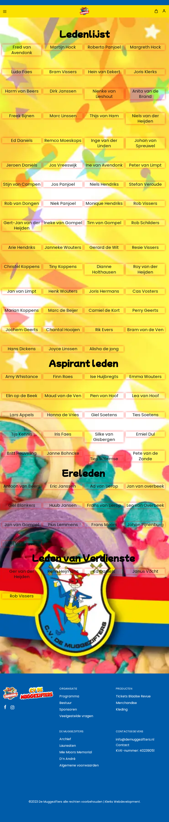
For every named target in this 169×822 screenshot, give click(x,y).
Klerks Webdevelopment (122, 802)
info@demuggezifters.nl (135, 739)
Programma (69, 696)
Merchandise (126, 702)
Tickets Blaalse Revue (133, 696)
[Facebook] (5, 708)
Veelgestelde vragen (76, 716)
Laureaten (67, 745)
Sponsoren (68, 709)
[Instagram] (12, 708)
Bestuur (65, 702)
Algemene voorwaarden (79, 765)
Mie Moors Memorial (75, 752)
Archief (65, 739)
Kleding (122, 709)
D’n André (67, 758)
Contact (122, 745)
